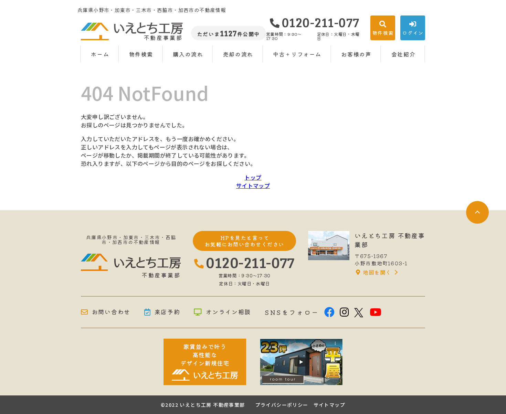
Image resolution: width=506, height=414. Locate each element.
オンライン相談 (228, 312)
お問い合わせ (111, 312)
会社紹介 (403, 54)
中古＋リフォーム (297, 54)
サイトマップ (253, 185)
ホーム (100, 54)
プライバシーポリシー (281, 404)
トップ (252, 177)
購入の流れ (188, 54)
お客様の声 (356, 54)
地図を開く (377, 272)
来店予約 (167, 312)
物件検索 (141, 54)
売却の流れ (238, 54)
